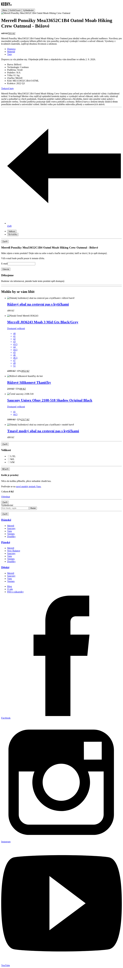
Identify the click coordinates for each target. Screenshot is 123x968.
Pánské (5, 542)
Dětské (5, 567)
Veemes (11, 534)
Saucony (11, 528)
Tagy (9, 54)
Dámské (6, 519)
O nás (10, 589)
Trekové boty (7, 88)
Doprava (11, 49)
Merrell (10, 525)
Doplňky (11, 536)
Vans (9, 531)
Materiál (11, 51)
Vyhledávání (7, 505)
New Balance (13, 550)
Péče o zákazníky (15, 592)
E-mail (4, 263)
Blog (9, 586)
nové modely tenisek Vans (28, 486)
